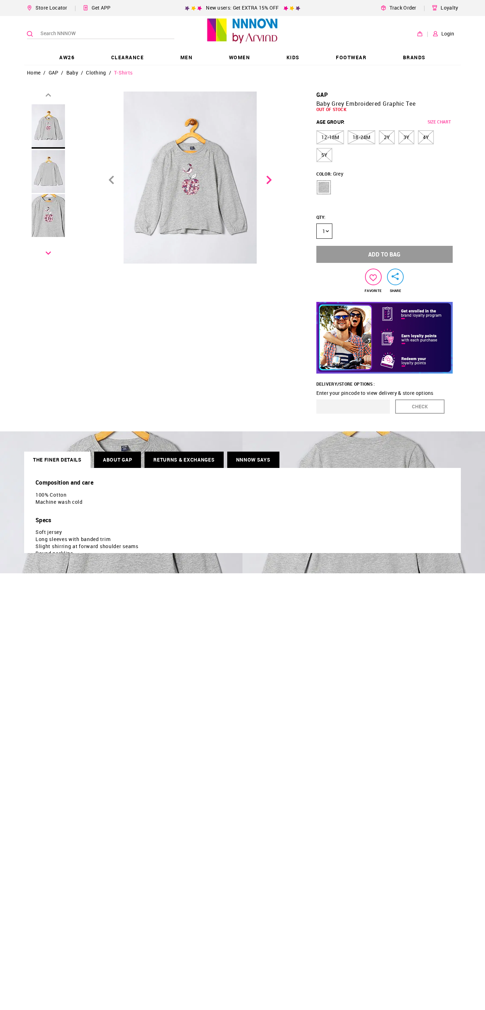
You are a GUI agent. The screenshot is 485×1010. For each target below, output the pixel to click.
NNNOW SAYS (253, 459)
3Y (406, 137)
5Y (324, 154)
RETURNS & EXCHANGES (183, 459)
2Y (387, 137)
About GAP (117, 459)
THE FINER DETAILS (57, 459)
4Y (426, 137)
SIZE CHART (439, 122)
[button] (324, 187)
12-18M (330, 137)
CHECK (420, 406)
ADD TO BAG (384, 254)
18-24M (361, 137)
